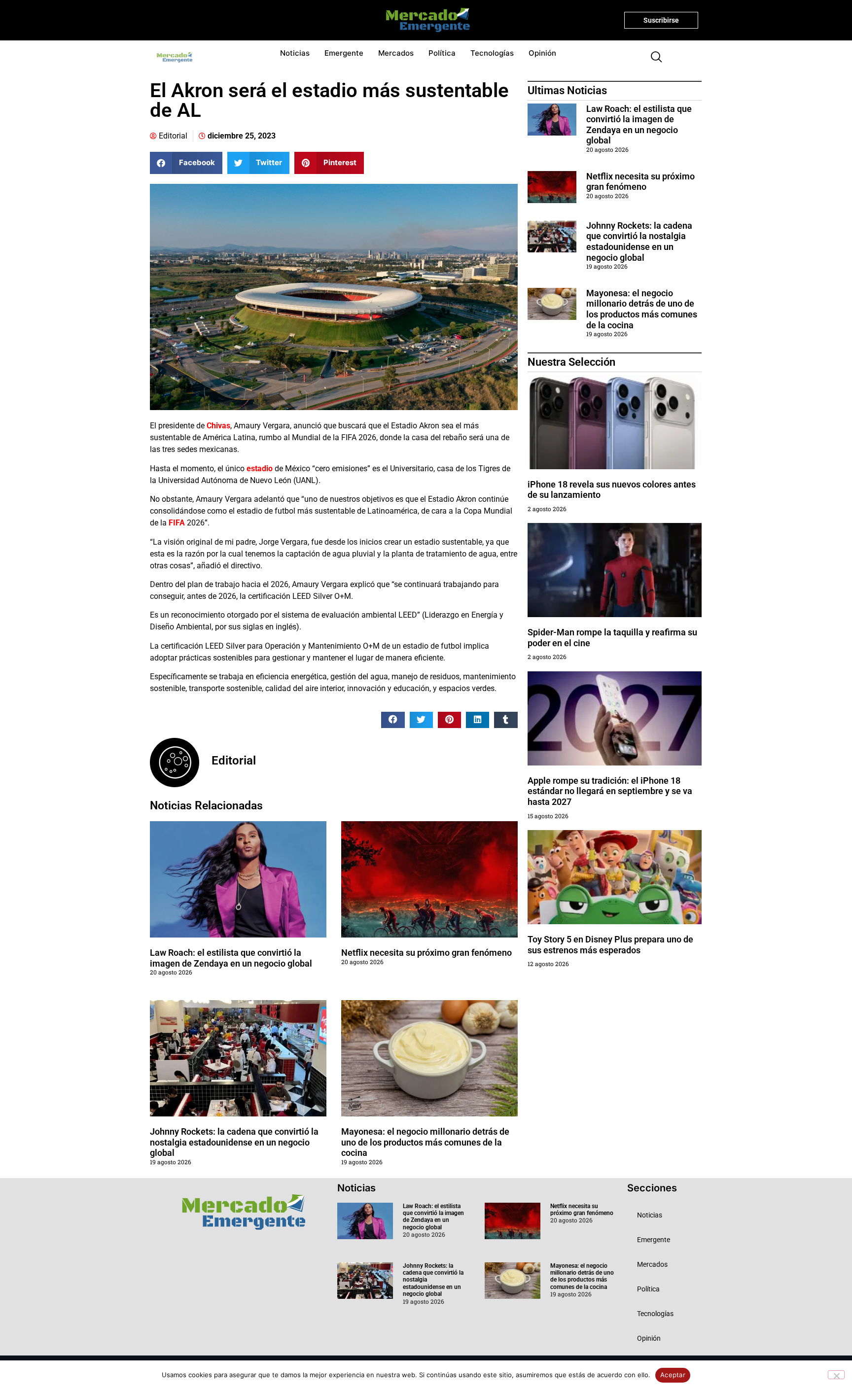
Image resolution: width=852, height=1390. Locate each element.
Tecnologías (492, 53)
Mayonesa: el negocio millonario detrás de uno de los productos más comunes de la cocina (425, 1142)
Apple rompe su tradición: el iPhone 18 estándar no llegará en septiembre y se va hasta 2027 (610, 791)
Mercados (396, 53)
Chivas (218, 425)
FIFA (177, 522)
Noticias (295, 53)
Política (442, 53)
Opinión (542, 53)
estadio (259, 468)
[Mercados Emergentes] (424, 20)
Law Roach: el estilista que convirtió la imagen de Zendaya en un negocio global (231, 958)
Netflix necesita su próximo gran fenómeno (426, 952)
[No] (836, 1374)
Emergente (343, 53)
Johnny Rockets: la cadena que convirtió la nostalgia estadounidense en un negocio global (234, 1142)
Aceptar (672, 1375)
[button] (652, 58)
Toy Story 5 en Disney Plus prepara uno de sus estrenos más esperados (610, 944)
